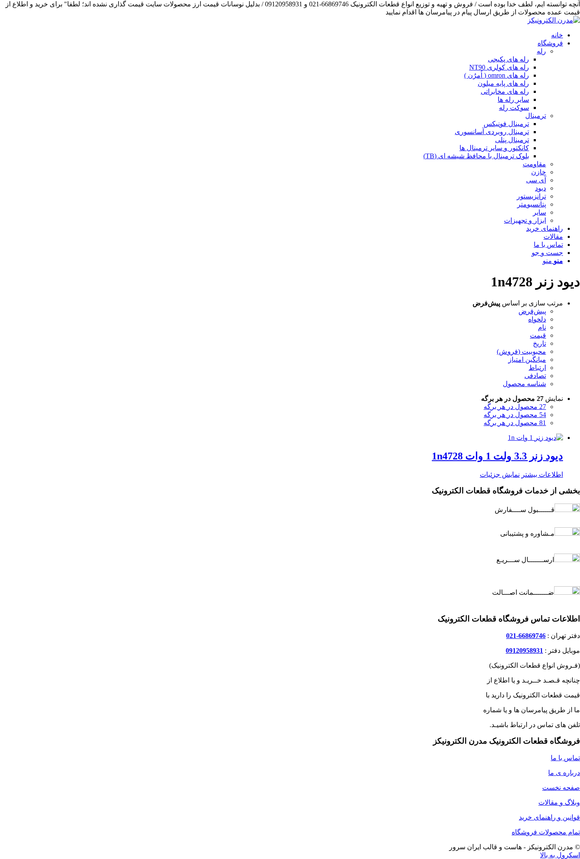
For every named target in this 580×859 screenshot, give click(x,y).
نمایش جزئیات (500, 474)
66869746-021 (526, 635)
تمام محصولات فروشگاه (546, 832)
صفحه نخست (561, 787)
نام (542, 327)
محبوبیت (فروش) (521, 351)
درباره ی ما (564, 772)
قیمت (538, 335)
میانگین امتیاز (527, 359)
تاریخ (539, 343)
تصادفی (535, 375)
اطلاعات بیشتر (542, 474)
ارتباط (537, 367)
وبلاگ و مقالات (559, 802)
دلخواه (537, 319)
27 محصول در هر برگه (515, 406)
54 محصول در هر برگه (515, 414)
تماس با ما (565, 757)
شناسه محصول (524, 383)
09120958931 (524, 650)
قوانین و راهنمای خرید (549, 817)
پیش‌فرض (532, 311)
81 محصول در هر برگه (515, 422)
